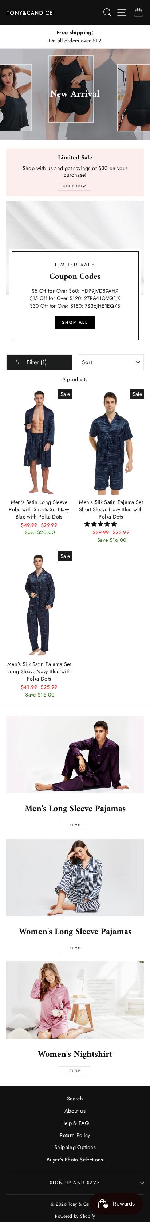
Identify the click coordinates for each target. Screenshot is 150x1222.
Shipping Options (75, 1147)
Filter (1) (36, 362)
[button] (101, 524)
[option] (75, 37)
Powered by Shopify (75, 1216)
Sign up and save (75, 1183)
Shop (75, 825)
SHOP (75, 948)
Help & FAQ (75, 1123)
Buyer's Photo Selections (75, 1159)
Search (75, 1098)
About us (75, 1110)
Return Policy (75, 1135)
